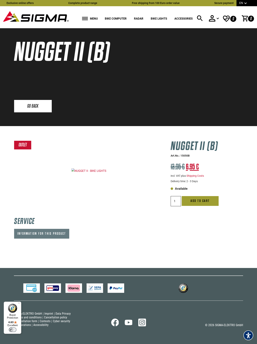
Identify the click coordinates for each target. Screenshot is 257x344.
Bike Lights (159, 18)
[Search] (200, 18)
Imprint (48, 313)
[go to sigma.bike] (36, 16)
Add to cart (200, 201)
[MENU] (85, 19)
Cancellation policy (55, 317)
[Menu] (19, 304)
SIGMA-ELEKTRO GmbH (28, 313)
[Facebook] (115, 325)
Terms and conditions (29, 317)
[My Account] (214, 18)
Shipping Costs (195, 175)
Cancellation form (26, 321)
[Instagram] (142, 325)
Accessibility (41, 325)
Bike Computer (116, 18)
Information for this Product (41, 233)
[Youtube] (128, 324)
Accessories (183, 18)
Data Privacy (63, 313)
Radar (138, 18)
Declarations (23, 325)
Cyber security (61, 321)
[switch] (12, 329)
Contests (45, 321)
